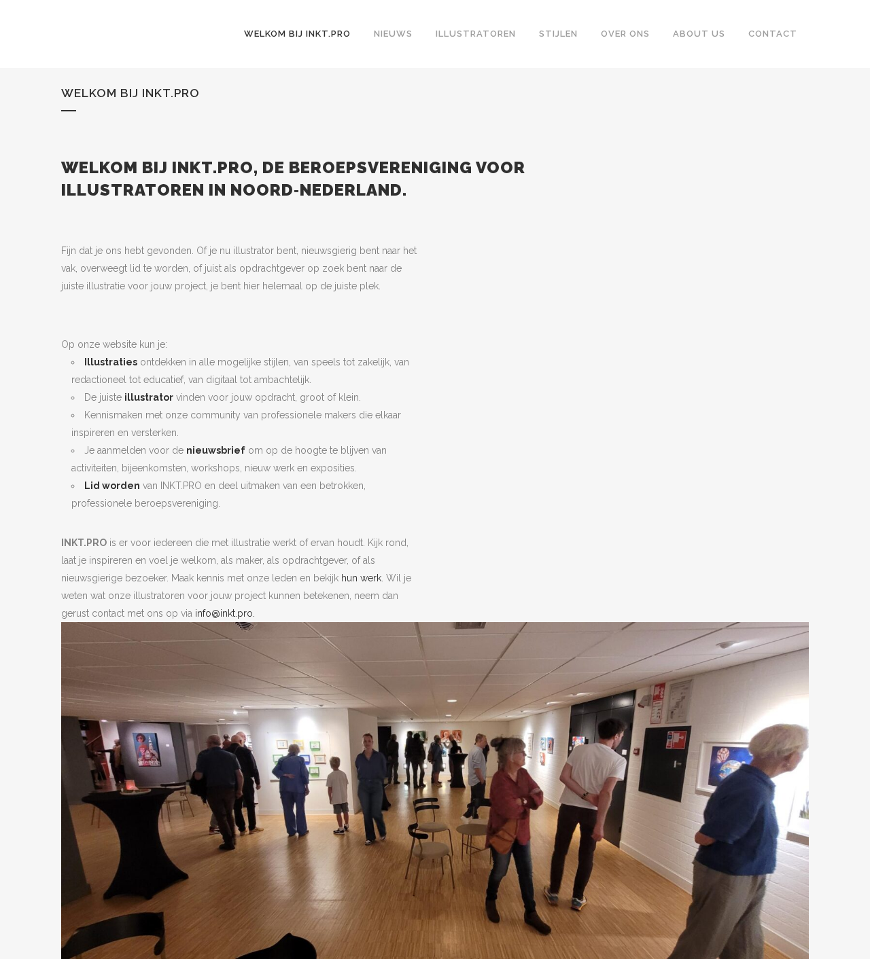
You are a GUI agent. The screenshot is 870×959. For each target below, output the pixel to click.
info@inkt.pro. (225, 613)
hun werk (361, 578)
